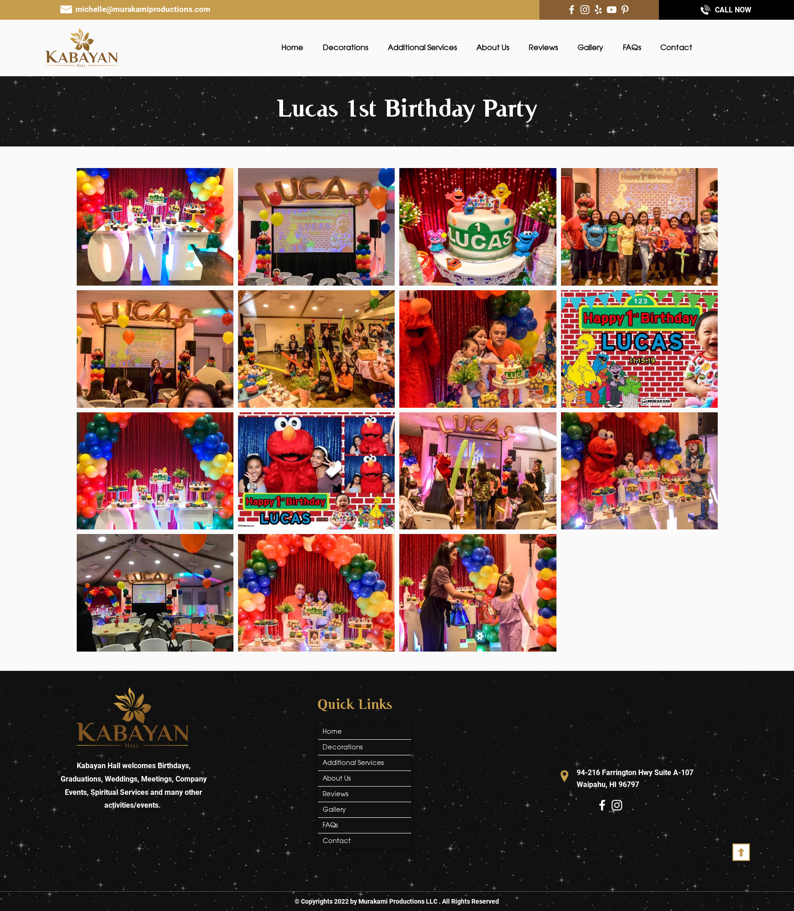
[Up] (741, 852)
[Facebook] (572, 10)
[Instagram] (585, 10)
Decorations (343, 747)
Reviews (335, 794)
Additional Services (353, 762)
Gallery (334, 809)
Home (332, 731)
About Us (337, 778)
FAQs (330, 825)
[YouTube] (612, 10)
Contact (337, 840)
